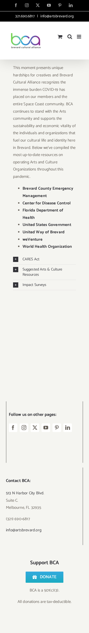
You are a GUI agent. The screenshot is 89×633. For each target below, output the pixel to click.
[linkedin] (67, 427)
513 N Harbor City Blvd (24, 493)
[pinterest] (56, 427)
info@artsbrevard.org (56, 16)
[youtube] (46, 427)
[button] (44, 259)
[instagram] (24, 427)
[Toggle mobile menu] (79, 36)
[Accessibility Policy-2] (41, 356)
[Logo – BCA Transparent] (41, 305)
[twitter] (35, 427)
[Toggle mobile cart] (60, 36)
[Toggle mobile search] (69, 36)
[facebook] (13, 427)
